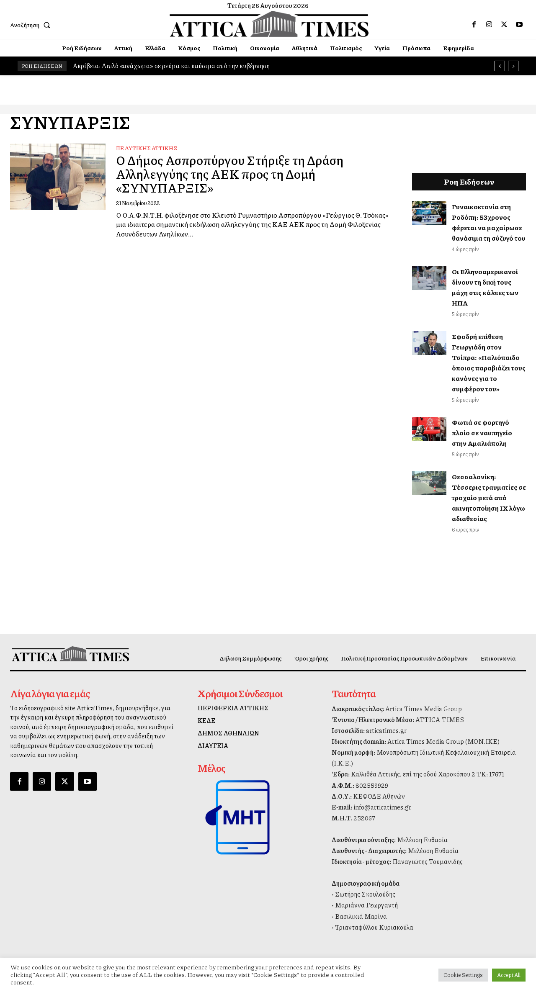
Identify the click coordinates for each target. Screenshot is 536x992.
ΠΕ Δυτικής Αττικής (146, 148)
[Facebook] (474, 24)
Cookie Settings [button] (463, 975)
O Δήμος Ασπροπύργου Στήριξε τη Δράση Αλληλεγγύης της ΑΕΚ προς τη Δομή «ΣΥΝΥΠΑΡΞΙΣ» (229, 173)
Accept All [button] (509, 975)
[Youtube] (519, 24)
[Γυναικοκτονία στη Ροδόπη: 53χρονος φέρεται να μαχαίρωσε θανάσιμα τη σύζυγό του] (429, 213)
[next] (513, 66)
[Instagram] (489, 24)
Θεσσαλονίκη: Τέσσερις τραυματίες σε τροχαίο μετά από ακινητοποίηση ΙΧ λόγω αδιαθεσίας (489, 497)
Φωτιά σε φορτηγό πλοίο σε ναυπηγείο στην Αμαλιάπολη (482, 432)
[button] (32, 24)
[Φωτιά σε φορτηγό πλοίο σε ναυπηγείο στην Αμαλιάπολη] (429, 429)
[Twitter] (504, 24)
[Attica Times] (70, 653)
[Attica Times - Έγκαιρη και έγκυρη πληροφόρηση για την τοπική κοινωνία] (269, 24)
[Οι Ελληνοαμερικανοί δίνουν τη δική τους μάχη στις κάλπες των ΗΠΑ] (429, 278)
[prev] (500, 66)
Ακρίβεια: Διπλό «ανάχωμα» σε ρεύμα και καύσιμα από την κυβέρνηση (171, 65)
